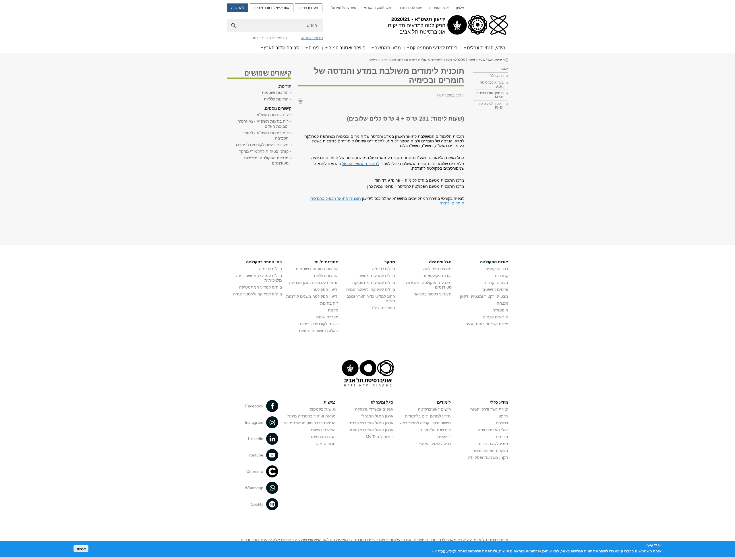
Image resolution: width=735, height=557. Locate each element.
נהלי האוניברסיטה (493, 430)
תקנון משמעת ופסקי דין (488, 457)
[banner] (367, 26)
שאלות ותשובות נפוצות (319, 330)
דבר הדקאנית (496, 268)
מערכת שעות (327, 317)
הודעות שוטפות (275, 92)
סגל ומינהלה (440, 262)
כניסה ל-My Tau (379, 436)
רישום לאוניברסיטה (434, 409)
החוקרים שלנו (383, 307)
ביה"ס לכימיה (383, 268)
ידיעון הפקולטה (325, 289)
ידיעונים (444, 436)
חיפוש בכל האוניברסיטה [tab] (269, 38)
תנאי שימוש (326, 443)
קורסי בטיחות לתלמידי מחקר (264, 151)
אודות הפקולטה (494, 262)
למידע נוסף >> (444, 551)
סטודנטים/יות (326, 262)
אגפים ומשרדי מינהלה (374, 409)
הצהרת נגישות (323, 430)
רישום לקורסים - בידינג (319, 324)
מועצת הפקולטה (437, 268)
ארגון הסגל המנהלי (377, 416)
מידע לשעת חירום (492, 443)
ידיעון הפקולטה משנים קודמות (312, 296)
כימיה (314, 47)
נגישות (330, 402)
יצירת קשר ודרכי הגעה (489, 409)
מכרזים (502, 436)
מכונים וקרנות (496, 282)
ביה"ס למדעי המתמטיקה (434, 47)
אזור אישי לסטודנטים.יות (271, 7)
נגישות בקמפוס (323, 409)
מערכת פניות (308, 7)
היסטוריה (500, 310)
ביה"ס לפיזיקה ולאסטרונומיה (370, 289)
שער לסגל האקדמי (377, 8)
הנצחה (502, 303)
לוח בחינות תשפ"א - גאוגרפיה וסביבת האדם (263, 124)
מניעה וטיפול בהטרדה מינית (311, 416)
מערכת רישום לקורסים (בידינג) (262, 144)
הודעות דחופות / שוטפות (317, 268)
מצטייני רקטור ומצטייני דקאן (484, 296)
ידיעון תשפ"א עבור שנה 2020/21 (506, 59)
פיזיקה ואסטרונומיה (346, 47)
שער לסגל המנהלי (343, 8)
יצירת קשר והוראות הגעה (486, 324)
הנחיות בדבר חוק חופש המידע (310, 423)
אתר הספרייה (439, 8)
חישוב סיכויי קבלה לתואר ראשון (424, 423)
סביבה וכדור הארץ (281, 47)
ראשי (504, 69)
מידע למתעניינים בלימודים (428, 416)
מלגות (333, 310)
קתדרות (501, 275)
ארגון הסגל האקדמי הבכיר (371, 423)
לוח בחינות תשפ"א (273, 114)
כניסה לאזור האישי (435, 443)
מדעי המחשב (388, 47)
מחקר (389, 262)
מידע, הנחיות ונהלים (486, 47)
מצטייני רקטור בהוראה (432, 294)
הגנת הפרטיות (323, 436)
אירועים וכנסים (495, 317)
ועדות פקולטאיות (437, 275)
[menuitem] (460, 8)
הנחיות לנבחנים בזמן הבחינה (314, 282)
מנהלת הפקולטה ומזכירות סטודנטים (266, 160)
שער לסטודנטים (410, 8)
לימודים (444, 402)
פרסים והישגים (495, 289)
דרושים (502, 423)
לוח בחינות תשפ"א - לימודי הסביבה (265, 135)
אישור (81, 548)
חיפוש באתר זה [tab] (312, 38)
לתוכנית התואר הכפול (360, 163)
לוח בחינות (329, 303)
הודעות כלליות (276, 99)
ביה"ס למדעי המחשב (377, 275)
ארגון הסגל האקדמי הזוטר (371, 430)
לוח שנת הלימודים (435, 430)
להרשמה (237, 7)
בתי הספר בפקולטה (264, 262)
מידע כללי (499, 402)
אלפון (460, 8)
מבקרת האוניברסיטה (490, 450)
